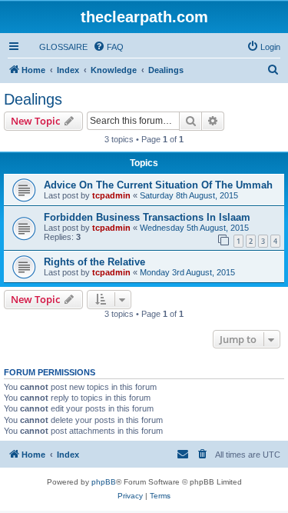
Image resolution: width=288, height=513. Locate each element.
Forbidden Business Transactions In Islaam (147, 217)
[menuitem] (56, 47)
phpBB (103, 482)
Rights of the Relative (94, 262)
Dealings (33, 99)
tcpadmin (111, 195)
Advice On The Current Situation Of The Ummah (158, 185)
